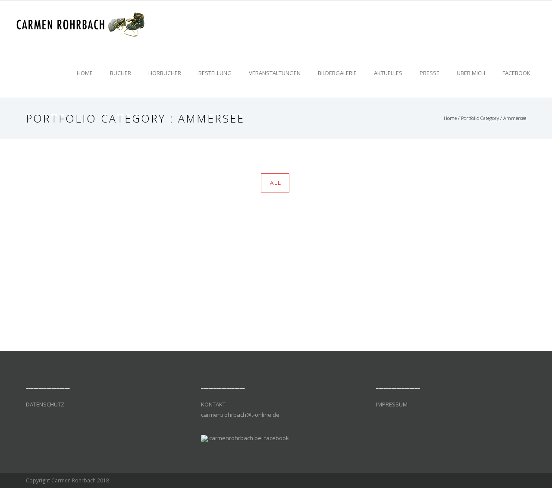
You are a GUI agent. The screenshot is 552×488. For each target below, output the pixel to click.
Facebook (516, 73)
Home (85, 73)
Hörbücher (164, 73)
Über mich (471, 73)
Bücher (120, 73)
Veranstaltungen (275, 73)
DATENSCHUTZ (45, 404)
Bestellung (215, 73)
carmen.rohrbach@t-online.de (240, 415)
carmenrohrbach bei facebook (249, 438)
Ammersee (514, 118)
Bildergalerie (337, 73)
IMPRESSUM (392, 404)
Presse (429, 73)
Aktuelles (388, 73)
